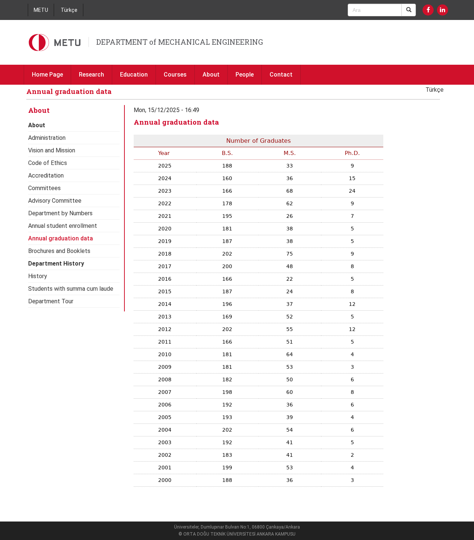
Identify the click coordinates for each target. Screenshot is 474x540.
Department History (56, 263)
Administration (47, 137)
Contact (281, 74)
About (211, 74)
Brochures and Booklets (59, 250)
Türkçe (69, 10)
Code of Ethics (47, 162)
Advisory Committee (54, 200)
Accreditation (46, 175)
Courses (175, 74)
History (37, 276)
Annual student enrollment (62, 225)
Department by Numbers (60, 213)
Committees (44, 188)
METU (41, 10)
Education (134, 74)
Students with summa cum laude (70, 288)
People (245, 74)
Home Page (47, 74)
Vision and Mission (51, 150)
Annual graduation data (60, 238)
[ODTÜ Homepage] (55, 42)
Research (91, 74)
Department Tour (50, 301)
